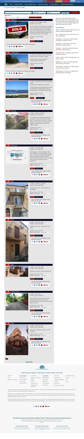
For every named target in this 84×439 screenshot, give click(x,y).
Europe (57, 57)
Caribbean (58, 48)
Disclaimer (67, 377)
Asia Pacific (59, 39)
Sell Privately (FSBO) (22, 383)
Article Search (56, 375)
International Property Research (26, 1)
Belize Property (45, 381)
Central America (60, 52)
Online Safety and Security (70, 375)
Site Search (56, 381)
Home (11, 4)
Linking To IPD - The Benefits (12, 379)
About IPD (9, 375)
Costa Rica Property (46, 383)
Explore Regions (18, 4)
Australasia (58, 43)
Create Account (66, 1)
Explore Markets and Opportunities (34, 386)
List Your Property (22, 377)
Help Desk (32, 381)
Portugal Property (45, 385)
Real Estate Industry (57, 377)
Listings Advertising (34, 383)
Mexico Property (45, 379)
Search (9, 377)
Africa (57, 29)
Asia (57, 34)
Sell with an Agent (22, 381)
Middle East (59, 62)
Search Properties (75, 12)
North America (59, 66)
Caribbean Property (46, 377)
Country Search (56, 383)
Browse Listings (21, 7)
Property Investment (43, 4)
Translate (78, 1)
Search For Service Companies (59, 385)
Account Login (33, 375)
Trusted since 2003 (7, 1)
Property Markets (54, 4)
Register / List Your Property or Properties (36, 378)
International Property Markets (59, 379)
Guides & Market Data (30, 4)
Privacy (67, 381)
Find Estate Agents (51, 1)
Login (45, 1)
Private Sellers (58, 1)
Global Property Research (67, 4)
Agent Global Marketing (23, 379)
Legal (67, 379)
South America (59, 71)
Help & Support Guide (16, 1)
